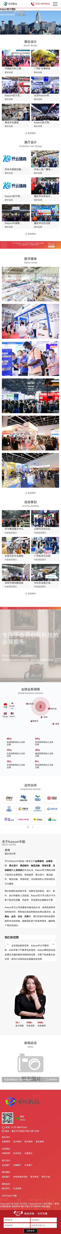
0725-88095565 (43, 4)
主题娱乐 (28, 1153)
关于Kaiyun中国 (9, 1195)
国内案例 (17, 1141)
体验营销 (6, 1153)
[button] (28, 30)
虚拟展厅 (6, 1177)
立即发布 (30, 1231)
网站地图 (45, 1206)
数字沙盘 (46, 1177)
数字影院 (34, 1177)
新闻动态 (6, 1184)
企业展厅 (6, 1165)
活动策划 (6, 1148)
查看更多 (32, 133)
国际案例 (28, 1141)
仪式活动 (17, 1153)
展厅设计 (6, 1160)
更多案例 (40, 1141)
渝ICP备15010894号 (31, 1206)
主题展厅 (17, 1165)
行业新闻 (17, 1188)
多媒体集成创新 (20, 1177)
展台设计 (6, 1137)
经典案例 (6, 1141)
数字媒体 (6, 1172)
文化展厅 (28, 1165)
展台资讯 (6, 1188)
